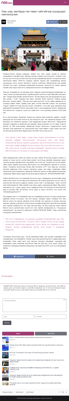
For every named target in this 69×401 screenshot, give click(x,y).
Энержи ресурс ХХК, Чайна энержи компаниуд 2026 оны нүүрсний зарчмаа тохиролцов (36, 345)
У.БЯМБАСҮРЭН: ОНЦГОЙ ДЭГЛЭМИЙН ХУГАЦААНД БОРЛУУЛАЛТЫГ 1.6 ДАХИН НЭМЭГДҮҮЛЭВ (34, 368)
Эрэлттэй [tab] (51, 333)
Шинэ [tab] (18, 333)
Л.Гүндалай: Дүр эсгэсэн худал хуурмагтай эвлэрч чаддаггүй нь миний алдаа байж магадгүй (35, 383)
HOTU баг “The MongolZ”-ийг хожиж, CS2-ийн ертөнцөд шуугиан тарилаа (32, 352)
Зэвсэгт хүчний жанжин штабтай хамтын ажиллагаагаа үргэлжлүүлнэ (31, 337)
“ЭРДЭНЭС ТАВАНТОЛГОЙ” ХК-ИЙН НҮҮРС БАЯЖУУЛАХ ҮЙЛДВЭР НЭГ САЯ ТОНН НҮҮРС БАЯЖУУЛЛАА (37, 361)
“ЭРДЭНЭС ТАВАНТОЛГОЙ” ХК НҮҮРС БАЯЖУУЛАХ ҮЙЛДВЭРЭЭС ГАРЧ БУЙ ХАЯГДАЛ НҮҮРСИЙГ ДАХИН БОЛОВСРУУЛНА (36, 376)
